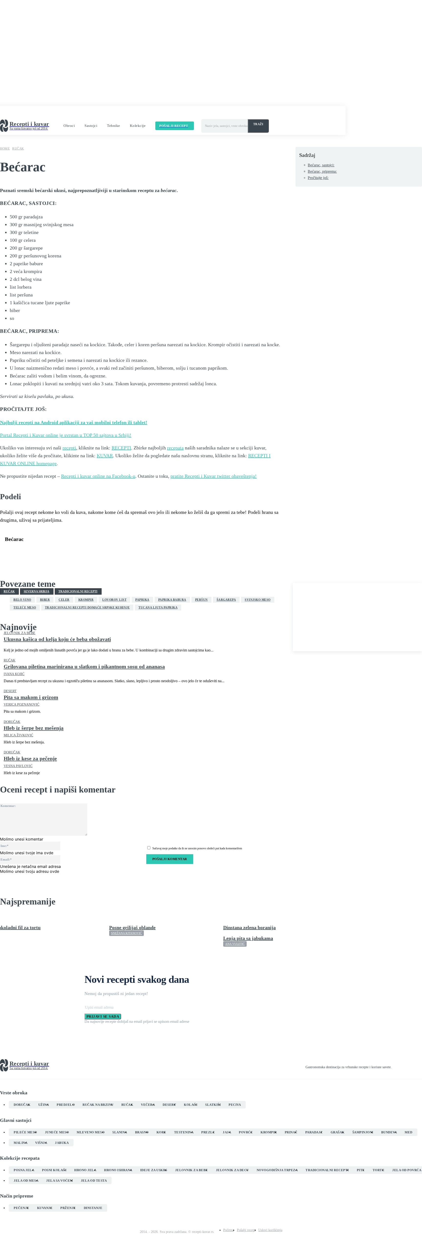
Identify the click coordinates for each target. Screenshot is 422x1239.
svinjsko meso (258, 599)
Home (5, 148)
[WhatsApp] (66, 551)
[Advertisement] (357, 617)
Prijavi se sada (102, 1016)
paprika (142, 599)
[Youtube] (420, 1065)
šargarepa (226, 599)
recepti (69, 447)
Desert (10, 691)
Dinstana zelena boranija (249, 927)
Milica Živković (18, 735)
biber (45, 599)
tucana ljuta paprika (158, 607)
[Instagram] (402, 1065)
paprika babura (172, 599)
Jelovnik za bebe (19, 633)
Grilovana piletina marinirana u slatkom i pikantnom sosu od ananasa (84, 666)
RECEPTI (121, 447)
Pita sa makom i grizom (31, 697)
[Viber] (83, 551)
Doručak (12, 722)
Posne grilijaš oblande (132, 927)
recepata (175, 447)
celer (64, 599)
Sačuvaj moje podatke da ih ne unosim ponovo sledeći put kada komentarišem (197, 848)
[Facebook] (13, 551)
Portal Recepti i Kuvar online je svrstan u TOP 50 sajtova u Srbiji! (65, 435)
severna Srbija (36, 591)
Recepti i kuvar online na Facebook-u (98, 476)
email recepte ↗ (200, 113)
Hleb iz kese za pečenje (30, 758)
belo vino (22, 599)
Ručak (18, 148)
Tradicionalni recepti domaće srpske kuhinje (87, 607)
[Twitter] (30, 551)
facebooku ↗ (131, 113)
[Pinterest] (48, 551)
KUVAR (105, 455)
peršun (201, 599)
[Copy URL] (118, 551)
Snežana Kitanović (126, 933)
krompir (86, 599)
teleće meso (24, 607)
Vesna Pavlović (18, 766)
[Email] (101, 551)
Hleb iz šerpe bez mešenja (33, 728)
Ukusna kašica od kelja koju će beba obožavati (57, 639)
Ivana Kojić (14, 674)
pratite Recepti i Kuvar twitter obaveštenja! (213, 476)
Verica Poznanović (21, 704)
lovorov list (114, 599)
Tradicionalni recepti (77, 591)
